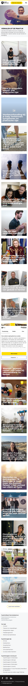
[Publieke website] (5, 2)
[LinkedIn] (11, 678)
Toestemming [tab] (5, 331)
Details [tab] (14, 331)
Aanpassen (13, 357)
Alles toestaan (14, 353)
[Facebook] (2, 678)
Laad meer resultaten (14, 606)
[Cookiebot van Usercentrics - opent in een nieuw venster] (21, 328)
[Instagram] (7, 678)
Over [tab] (23, 331)
